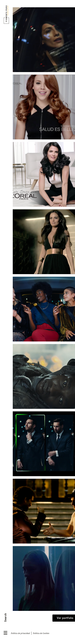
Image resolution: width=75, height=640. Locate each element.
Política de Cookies (41, 633)
